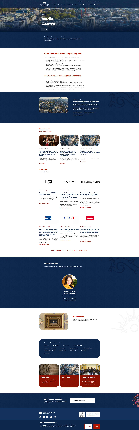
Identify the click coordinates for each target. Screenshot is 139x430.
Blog (85, 1)
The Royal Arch (62, 350)
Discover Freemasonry (59, 4)
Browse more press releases (45, 131)
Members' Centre (93, 1)
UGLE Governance (77, 345)
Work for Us (73, 350)
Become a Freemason (72, 4)
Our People (83, 350)
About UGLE (66, 345)
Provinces (62, 348)
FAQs (88, 113)
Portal (99, 1)
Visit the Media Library (78, 322)
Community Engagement (78, 113)
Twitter (40, 417)
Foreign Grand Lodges (49, 350)
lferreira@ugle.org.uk (71, 300)
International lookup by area (49, 402)
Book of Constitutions (78, 115)
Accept (96, 426)
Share (46, 29)
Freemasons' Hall (92, 4)
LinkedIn (47, 417)
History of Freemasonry (89, 112)
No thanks (88, 426)
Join (88, 1)
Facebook (44, 417)
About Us (82, 4)
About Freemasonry (77, 112)
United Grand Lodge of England (44, 4)
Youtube (51, 417)
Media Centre (80, 1)
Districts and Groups (73, 348)
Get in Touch (56, 345)
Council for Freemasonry (50, 348)
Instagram (55, 417)
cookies (44, 424)
